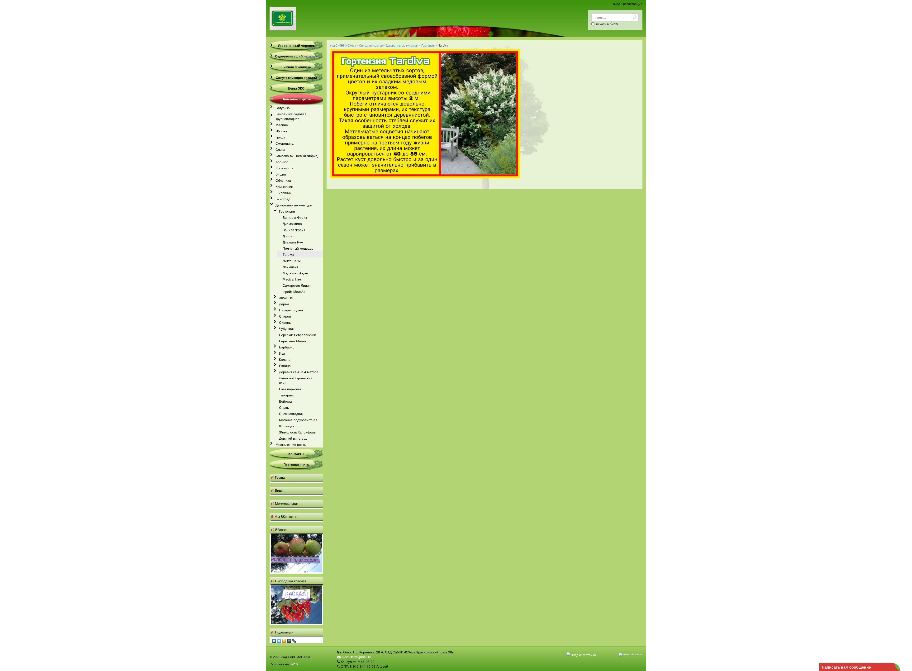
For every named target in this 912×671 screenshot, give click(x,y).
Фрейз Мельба (294, 291)
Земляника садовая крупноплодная (291, 116)
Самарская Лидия (297, 285)
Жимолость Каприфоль (297, 432)
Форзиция (286, 426)
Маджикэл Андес (296, 273)
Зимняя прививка (296, 66)
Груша (280, 137)
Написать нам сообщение (846, 667)
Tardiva (288, 254)
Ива (282, 353)
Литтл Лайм (292, 260)
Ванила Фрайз (294, 229)
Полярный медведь (298, 248)
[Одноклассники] (284, 640)
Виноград (283, 198)
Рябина (285, 365)
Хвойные (286, 297)
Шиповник (283, 192)
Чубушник (286, 328)
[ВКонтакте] (274, 640)
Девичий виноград (293, 438)
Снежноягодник (291, 413)
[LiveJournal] (294, 640)
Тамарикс (286, 395)
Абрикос (282, 161)
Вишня (281, 174)
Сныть (284, 407)
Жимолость (284, 168)
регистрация (632, 3)
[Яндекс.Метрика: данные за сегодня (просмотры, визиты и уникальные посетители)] (581, 654)
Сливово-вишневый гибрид (297, 155)
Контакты (296, 453)
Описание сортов (296, 98)
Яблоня (281, 130)
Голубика (283, 107)
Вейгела (285, 401)
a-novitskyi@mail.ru (356, 656)
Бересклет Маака (292, 340)
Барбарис (286, 347)
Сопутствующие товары (296, 77)
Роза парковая (290, 388)
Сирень (285, 322)
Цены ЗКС (296, 88)
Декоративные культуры (294, 205)
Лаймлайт (290, 266)
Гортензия (287, 211)
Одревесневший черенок (296, 56)
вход (616, 3)
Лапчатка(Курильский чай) (295, 380)
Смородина (285, 143)
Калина (284, 359)
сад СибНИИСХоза (343, 45)
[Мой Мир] (289, 640)
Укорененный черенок (296, 45)
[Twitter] (279, 640)
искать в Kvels (607, 23)
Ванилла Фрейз (295, 217)
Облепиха (283, 180)
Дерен (284, 303)
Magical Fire (292, 279)
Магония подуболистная (298, 419)
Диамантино (292, 223)
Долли (287, 235)
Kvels (294, 663)
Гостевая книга (296, 464)
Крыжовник (284, 186)
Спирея (285, 316)
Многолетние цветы (291, 444)
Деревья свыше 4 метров (298, 371)
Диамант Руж (293, 242)
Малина (282, 124)
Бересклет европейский (297, 334)
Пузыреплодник (291, 310)
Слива (280, 149)
